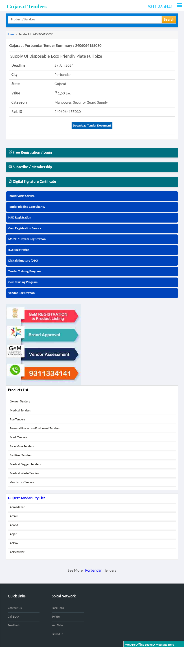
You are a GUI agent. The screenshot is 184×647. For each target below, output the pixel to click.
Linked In (57, 634)
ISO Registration (19, 250)
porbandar (93, 571)
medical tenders (20, 410)
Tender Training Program (24, 271)
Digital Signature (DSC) (23, 260)
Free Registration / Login (32, 153)
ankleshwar (17, 552)
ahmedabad (17, 507)
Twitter (56, 617)
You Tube (57, 625)
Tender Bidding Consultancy (26, 207)
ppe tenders (17, 419)
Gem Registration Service (24, 228)
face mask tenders (22, 446)
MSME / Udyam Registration (27, 239)
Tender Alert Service (21, 196)
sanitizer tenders (20, 455)
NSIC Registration (19, 217)
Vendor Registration (21, 293)
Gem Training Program (22, 282)
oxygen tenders (20, 401)
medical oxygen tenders (25, 464)
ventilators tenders (22, 482)
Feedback (14, 625)
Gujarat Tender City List (26, 498)
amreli (14, 516)
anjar (13, 534)
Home (10, 34)
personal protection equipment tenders (34, 428)
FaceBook (58, 608)
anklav (14, 543)
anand (14, 525)
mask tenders (18, 437)
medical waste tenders (24, 473)
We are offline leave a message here (149, 645)
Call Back (13, 617)
